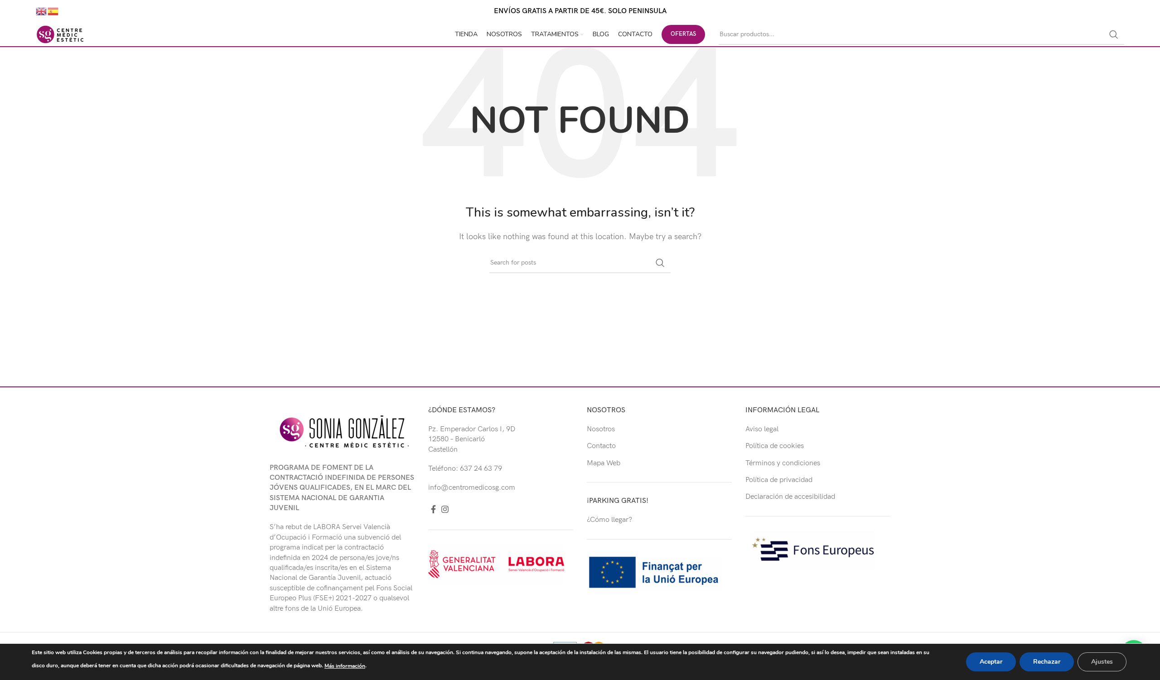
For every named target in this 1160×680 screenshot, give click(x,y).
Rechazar (1046, 661)
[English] (42, 11)
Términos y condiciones (782, 463)
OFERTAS (683, 34)
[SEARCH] (1113, 34)
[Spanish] (53, 11)
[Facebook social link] (433, 509)
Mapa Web (603, 463)
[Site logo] (60, 34)
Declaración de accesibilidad (790, 496)
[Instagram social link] (445, 509)
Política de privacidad (778, 480)
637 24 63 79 (481, 468)
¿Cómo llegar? (609, 520)
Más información (344, 666)
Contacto (601, 446)
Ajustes (1102, 661)
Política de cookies (774, 446)
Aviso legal (761, 429)
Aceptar (991, 661)
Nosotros (601, 429)
